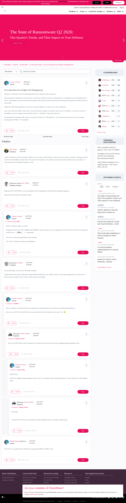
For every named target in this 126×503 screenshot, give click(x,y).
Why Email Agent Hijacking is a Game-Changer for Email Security (108, 235)
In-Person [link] (115, 186)
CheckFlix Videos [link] (27, 482)
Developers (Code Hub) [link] (70, 480)
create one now (34, 494)
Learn (82, 11)
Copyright (59, 501)
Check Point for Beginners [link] (30, 477)
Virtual (100, 191)
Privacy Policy (62, 1)
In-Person (100, 205)
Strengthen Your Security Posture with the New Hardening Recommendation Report (108, 156)
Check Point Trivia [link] (28, 480)
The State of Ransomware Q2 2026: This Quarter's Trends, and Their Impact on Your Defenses (109, 198)
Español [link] (87, 477)
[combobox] (55, 71)
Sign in (26, 492)
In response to (13, 221)
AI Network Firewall (36, 64)
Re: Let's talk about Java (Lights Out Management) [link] (58, 64)
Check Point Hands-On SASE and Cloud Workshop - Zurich (108, 223)
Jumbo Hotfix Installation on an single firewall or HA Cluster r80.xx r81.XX (108, 164)
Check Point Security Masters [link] (51, 477)
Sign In (122, 7)
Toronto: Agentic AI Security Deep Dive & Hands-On (107, 211)
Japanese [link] (87, 482)
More (119, 11)
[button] (96, 3)
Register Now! (15, 43)
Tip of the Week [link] (48, 480)
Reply (82, 131)
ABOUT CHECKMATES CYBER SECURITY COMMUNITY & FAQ (95, 7)
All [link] (101, 186)
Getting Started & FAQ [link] (8, 477)
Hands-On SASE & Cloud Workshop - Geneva (106, 260)
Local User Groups (95, 11)
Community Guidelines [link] (8, 480)
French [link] (87, 480)
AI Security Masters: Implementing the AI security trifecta (107, 249)
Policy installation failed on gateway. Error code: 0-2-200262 (108, 148)
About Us (75, 501)
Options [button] (88, 64)
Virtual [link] (107, 186)
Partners (110, 11)
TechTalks (46, 482)
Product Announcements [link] (70, 482)
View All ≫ (101, 132)
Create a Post (118, 60)
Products (72, 11)
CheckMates (7, 64)
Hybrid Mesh (24, 64)
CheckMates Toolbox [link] (69, 477)
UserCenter (82, 501)
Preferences (119, 2)
